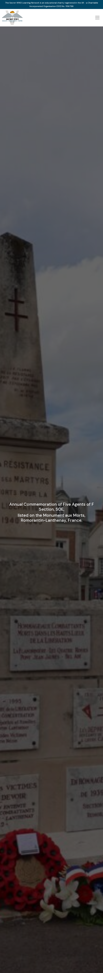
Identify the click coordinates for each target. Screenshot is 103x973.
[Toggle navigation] (97, 17)
